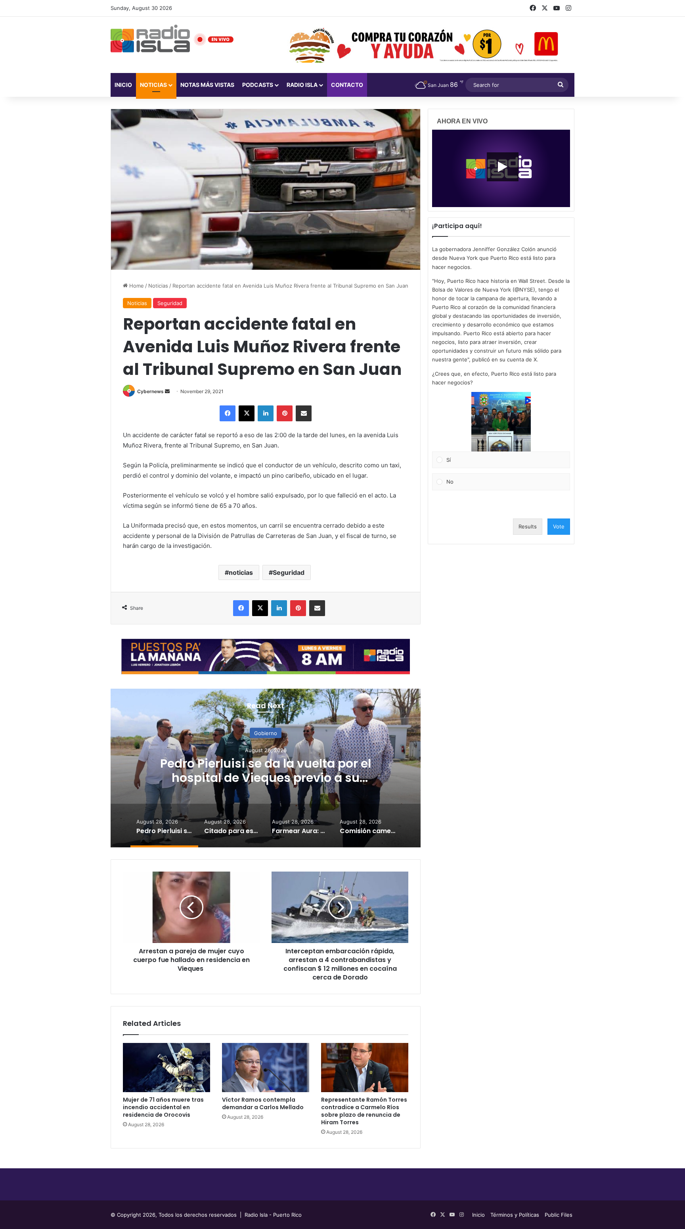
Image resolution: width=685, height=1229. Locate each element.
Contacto (347, 84)
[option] (266, 768)
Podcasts (257, 84)
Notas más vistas (207, 84)
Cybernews (150, 391)
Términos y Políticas (514, 1215)
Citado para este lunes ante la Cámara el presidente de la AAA (265, 770)
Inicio (123, 84)
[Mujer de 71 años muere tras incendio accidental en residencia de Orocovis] (166, 1067)
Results (528, 526)
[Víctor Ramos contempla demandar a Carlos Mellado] (265, 1067)
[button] (501, 421)
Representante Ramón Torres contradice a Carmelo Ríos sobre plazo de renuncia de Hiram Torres (364, 1111)
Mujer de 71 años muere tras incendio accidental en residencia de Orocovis (163, 1107)
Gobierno (265, 733)
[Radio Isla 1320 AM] (150, 38)
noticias (241, 572)
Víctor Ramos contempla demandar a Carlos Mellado (263, 1103)
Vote (558, 526)
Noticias (153, 84)
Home (136, 285)
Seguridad (169, 303)
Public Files (558, 1215)
